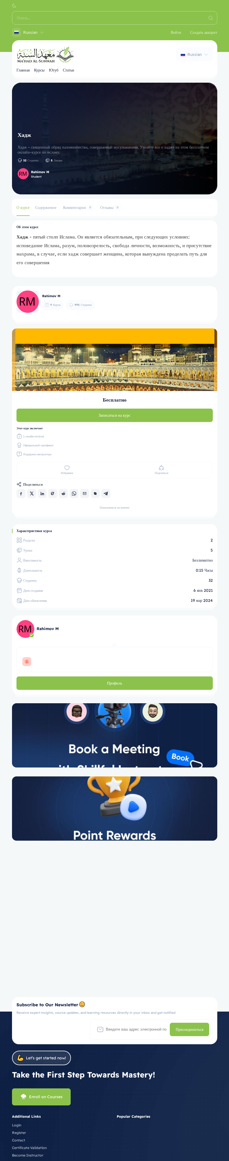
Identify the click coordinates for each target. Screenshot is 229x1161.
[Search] (210, 18)
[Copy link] (95, 493)
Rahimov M (40, 172)
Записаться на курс (114, 415)
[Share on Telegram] (105, 493)
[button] (14, 5)
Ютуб (53, 70)
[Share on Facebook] (20, 493)
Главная (23, 70)
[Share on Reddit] (63, 493)
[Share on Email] (84, 493)
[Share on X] (31, 493)
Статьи (68, 70)
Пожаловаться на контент (114, 507)
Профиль (114, 683)
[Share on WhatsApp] (74, 493)
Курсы (39, 70)
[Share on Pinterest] (52, 493)
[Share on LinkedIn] (42, 493)
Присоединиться (189, 1029)
